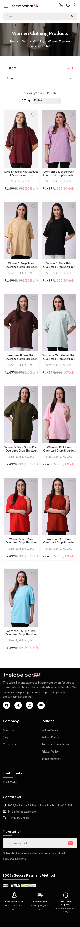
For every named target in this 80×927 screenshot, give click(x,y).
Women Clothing (33, 41)
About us (8, 730)
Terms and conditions (56, 744)
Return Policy (50, 730)
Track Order (10, 782)
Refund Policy (50, 737)
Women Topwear (59, 41)
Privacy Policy (50, 751)
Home (14, 41)
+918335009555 (18, 817)
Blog (5, 737)
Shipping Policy (51, 759)
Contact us (10, 744)
